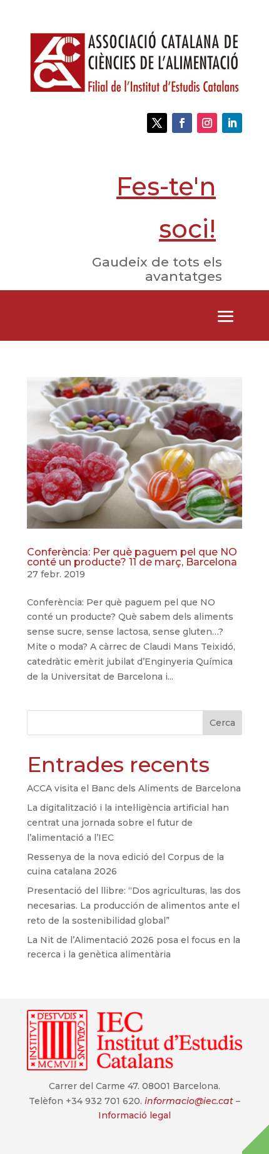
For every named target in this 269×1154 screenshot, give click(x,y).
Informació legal (134, 1115)
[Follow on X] (157, 123)
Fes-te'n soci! (166, 207)
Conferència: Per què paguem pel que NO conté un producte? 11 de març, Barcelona (132, 557)
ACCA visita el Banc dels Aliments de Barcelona (134, 788)
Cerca (222, 722)
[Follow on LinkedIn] (232, 123)
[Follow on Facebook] (182, 123)
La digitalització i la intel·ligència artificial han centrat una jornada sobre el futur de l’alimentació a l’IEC (128, 822)
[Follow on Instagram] (207, 123)
